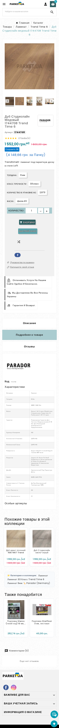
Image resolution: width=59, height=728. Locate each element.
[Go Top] (54, 723)
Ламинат (43, 575)
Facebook (18, 255)
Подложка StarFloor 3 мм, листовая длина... (42, 623)
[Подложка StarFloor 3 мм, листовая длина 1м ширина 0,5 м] (42, 609)
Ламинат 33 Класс (17, 579)
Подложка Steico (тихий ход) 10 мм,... (16, 622)
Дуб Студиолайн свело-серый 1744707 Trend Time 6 (42, 554)
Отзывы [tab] (29, 346)
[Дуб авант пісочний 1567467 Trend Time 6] (16, 538)
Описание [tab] (29, 323)
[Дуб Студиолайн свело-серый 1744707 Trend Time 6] (42, 538)
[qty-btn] (46, 210)
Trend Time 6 (36, 579)
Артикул (9, 132)
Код (7, 381)
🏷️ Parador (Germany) (36, 583)
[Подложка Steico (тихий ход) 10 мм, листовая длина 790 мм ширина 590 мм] (16, 609)
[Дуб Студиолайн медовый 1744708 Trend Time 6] (9, 102)
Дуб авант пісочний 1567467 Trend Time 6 (16, 552)
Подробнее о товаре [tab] (29, 335)
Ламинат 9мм (15, 583)
